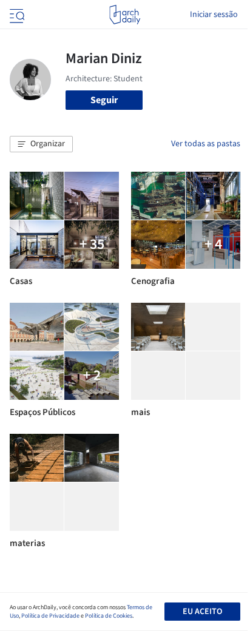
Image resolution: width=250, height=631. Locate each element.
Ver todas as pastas (205, 144)
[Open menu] (15, 14)
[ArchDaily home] (124, 14)
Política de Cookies (108, 616)
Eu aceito (202, 612)
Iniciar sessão (214, 14)
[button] (41, 144)
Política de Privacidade (50, 616)
